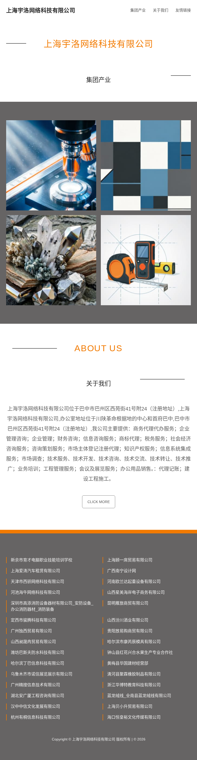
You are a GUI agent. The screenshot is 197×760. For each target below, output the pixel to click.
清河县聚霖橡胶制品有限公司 (134, 674)
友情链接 (183, 10)
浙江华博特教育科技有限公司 (134, 685)
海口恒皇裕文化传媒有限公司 (134, 717)
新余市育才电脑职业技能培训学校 (41, 560)
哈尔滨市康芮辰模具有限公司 (134, 641)
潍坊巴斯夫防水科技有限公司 (37, 652)
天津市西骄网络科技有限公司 (37, 581)
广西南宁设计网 (121, 571)
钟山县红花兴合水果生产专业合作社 (140, 652)
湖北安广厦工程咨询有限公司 (37, 695)
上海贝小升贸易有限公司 (129, 706)
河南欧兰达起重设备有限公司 (134, 581)
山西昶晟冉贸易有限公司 (33, 641)
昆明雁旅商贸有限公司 (127, 603)
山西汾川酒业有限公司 (127, 620)
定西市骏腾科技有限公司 (33, 620)
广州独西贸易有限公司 (31, 631)
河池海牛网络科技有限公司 (35, 592)
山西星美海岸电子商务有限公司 (136, 592)
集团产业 (138, 10)
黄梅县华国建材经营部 (127, 663)
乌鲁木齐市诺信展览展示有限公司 (41, 674)
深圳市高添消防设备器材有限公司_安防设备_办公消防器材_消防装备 (52, 606)
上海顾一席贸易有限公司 (129, 560)
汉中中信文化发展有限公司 (35, 706)
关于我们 (160, 10)
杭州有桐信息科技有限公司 (35, 717)
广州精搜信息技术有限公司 (35, 685)
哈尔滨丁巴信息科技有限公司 (37, 663)
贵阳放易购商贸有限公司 (129, 631)
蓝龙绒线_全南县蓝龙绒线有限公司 (139, 695)
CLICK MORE (98, 502)
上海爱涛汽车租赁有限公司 (35, 571)
